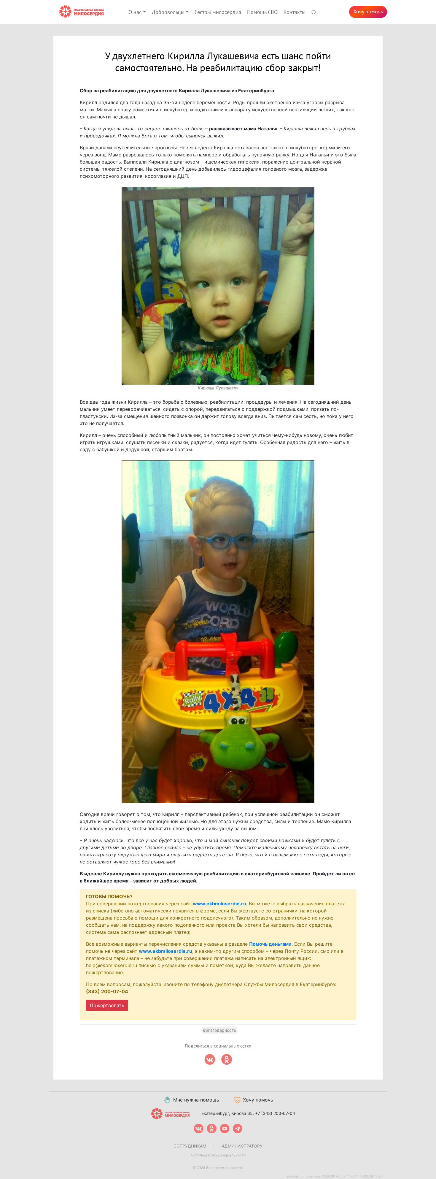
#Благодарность (219, 1030)
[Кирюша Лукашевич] (218, 286)
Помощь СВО (262, 12)
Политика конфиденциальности (218, 1155)
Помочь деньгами (270, 944)
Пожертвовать (107, 1005)
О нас (134, 12)
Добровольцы (168, 12)
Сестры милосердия (218, 12)
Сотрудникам (190, 1145)
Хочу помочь (368, 12)
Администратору (242, 1145)
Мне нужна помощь (196, 1100)
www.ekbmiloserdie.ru (219, 904)
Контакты (294, 12)
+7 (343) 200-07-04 (275, 1113)
